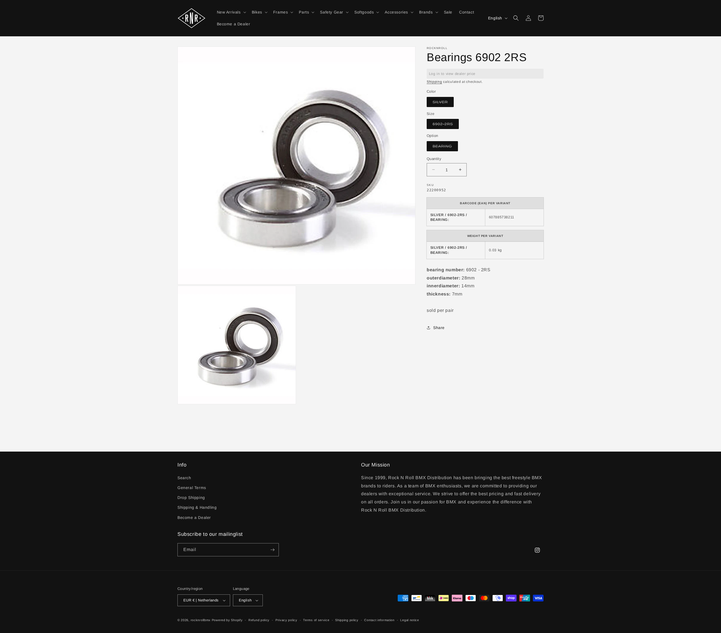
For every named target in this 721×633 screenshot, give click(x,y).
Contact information (379, 620)
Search (184, 478)
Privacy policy (286, 620)
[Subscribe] (272, 549)
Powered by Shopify (227, 620)
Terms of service (316, 620)
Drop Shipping (191, 497)
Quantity (434, 158)
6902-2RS (446, 125)
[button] (230, 12)
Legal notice (409, 620)
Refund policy (259, 620)
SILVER (443, 103)
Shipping (434, 82)
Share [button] (439, 327)
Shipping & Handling (197, 507)
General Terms (191, 487)
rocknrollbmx (201, 620)
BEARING (445, 147)
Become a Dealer (194, 517)
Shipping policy (347, 620)
